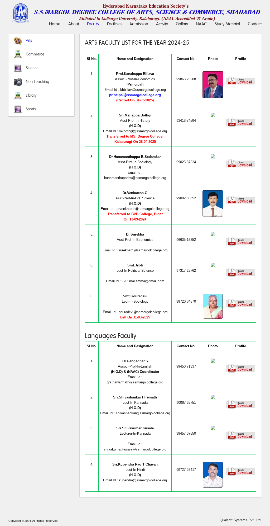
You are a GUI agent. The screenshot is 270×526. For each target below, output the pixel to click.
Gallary (182, 24)
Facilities (114, 24)
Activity (162, 24)
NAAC (201, 24)
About (73, 24)
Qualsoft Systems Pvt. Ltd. (241, 520)
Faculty (93, 24)
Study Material (227, 24)
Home (54, 24)
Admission (138, 24)
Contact (255, 24)
